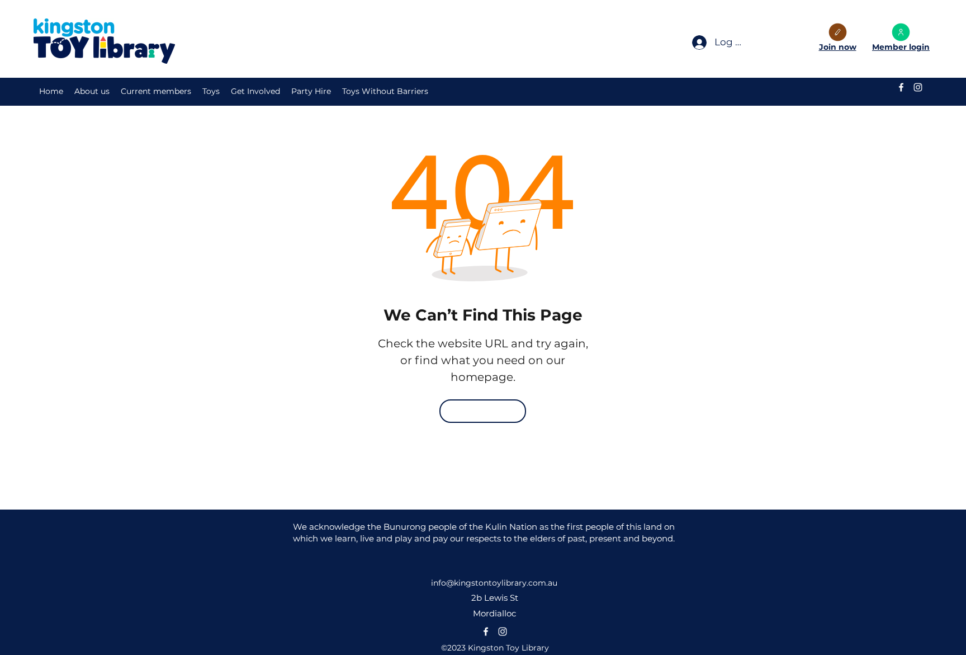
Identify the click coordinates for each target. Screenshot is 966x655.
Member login (901, 47)
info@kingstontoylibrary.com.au (494, 583)
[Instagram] (918, 87)
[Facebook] (901, 87)
